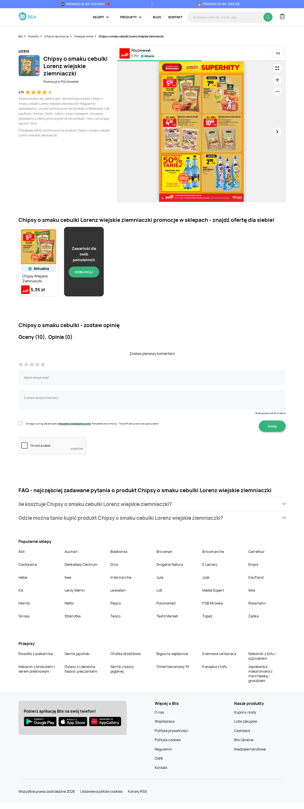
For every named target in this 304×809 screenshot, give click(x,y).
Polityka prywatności (171, 730)
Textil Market (167, 616)
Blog (157, 17)
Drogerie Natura (169, 564)
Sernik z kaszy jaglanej (122, 669)
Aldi (21, 551)
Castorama (27, 564)
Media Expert (213, 590)
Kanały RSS (137, 791)
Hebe (22, 577)
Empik (253, 564)
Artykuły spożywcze (56, 36)
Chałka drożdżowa (125, 653)
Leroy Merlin (75, 590)
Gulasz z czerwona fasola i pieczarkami (81, 669)
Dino (114, 564)
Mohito (24, 603)
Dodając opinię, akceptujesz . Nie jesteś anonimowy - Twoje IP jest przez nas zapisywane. (92, 423)
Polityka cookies (168, 739)
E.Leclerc (210, 564)
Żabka (253, 616)
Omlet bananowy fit (172, 666)
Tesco (115, 616)
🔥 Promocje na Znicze (219, 4)
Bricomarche (213, 551)
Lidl (159, 590)
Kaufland (256, 577)
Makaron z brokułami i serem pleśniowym (36, 669)
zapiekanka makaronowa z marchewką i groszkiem (260, 673)
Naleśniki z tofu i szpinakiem (262, 656)
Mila (251, 590)
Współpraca (164, 721)
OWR (159, 758)
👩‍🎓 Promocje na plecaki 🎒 (85, 4)
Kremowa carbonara (219, 653)
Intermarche (120, 577)
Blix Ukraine (243, 739)
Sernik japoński (77, 653)
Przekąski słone (83, 36)
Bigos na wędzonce (172, 653)
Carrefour (256, 551)
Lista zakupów (245, 721)
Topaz (207, 616)
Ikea (68, 577)
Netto (69, 603)
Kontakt (175, 17)
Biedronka (118, 551)
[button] (152, 504)
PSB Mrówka (212, 603)
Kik (21, 590)
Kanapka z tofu (214, 666)
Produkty (33, 36)
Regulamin (163, 749)
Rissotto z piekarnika (35, 653)
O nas (159, 712)
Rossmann (257, 603)
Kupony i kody (245, 712)
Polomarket (166, 603)
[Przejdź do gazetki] (277, 68)
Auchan (71, 551)
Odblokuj (84, 272)
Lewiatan (118, 590)
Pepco (115, 603)
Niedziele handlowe (250, 749)
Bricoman (164, 551)
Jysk (205, 577)
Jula (159, 577)
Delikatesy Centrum (81, 564)
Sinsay (24, 616)
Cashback (242, 730)
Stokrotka (73, 616)
